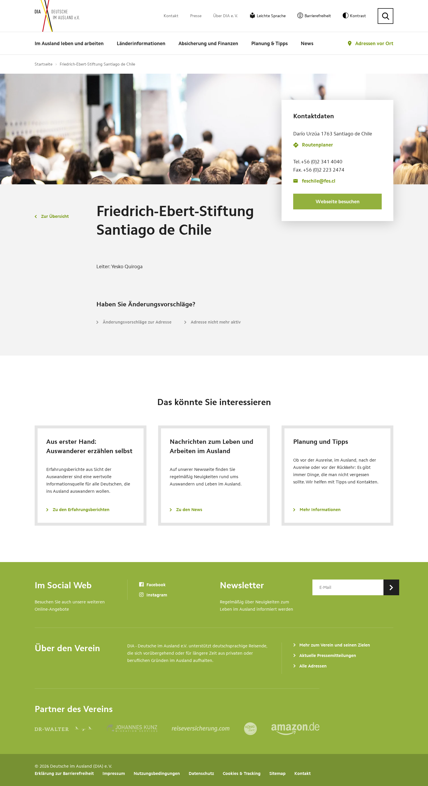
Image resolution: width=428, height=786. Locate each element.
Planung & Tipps (269, 43)
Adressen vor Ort (374, 43)
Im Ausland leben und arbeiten (69, 43)
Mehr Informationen (320, 509)
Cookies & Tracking (242, 773)
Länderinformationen (141, 43)
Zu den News (189, 509)
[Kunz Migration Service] (139, 728)
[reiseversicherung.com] (208, 728)
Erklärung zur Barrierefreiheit (64, 773)
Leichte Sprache (271, 15)
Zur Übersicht (55, 216)
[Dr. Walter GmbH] (71, 728)
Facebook (155, 584)
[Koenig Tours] (257, 728)
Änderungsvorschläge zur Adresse (137, 322)
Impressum (113, 773)
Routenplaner (317, 145)
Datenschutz (201, 773)
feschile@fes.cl (318, 181)
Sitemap (277, 773)
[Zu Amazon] (295, 728)
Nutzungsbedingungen (157, 773)
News (307, 43)
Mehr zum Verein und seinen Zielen (334, 645)
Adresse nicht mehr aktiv (216, 322)
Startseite (43, 64)
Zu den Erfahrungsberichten (81, 509)
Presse (195, 15)
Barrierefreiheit (318, 15)
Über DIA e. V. (225, 15)
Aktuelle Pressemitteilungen (327, 655)
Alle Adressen (313, 666)
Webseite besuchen (338, 201)
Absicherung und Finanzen (208, 43)
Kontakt (171, 15)
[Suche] (385, 16)
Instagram (156, 595)
